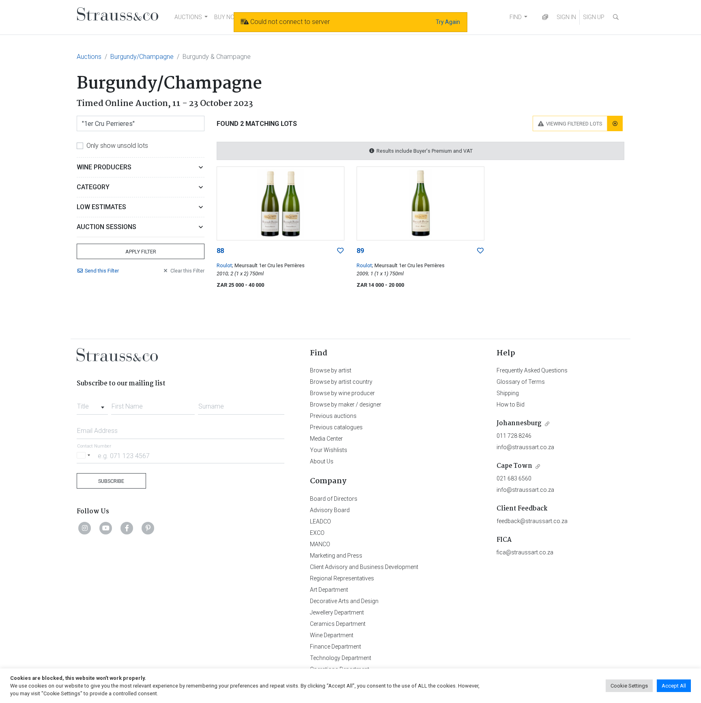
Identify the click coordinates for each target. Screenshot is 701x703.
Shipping (508, 393)
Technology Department (340, 658)
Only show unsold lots (117, 145)
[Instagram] (85, 527)
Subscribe (111, 481)
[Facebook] (127, 527)
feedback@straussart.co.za (532, 521)
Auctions (89, 57)
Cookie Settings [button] (629, 686)
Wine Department (331, 635)
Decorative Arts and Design (344, 601)
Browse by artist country (341, 382)
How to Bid (511, 404)
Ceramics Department (338, 624)
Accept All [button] (674, 686)
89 (360, 251)
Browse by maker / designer (345, 404)
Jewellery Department (337, 612)
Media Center (326, 438)
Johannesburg (519, 423)
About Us (321, 461)
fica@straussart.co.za (525, 552)
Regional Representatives (342, 578)
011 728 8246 (514, 436)
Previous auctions (333, 416)
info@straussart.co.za (525, 447)
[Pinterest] (148, 527)
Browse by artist (330, 370)
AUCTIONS (188, 17)
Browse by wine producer (342, 393)
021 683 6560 (514, 478)
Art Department (329, 589)
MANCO (320, 544)
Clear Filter (187, 271)
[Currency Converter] (545, 17)
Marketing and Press (336, 555)
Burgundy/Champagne (142, 57)
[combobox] (92, 404)
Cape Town (514, 466)
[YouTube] (106, 527)
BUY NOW (227, 17)
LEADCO (320, 521)
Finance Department (335, 646)
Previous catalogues (336, 427)
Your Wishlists (328, 450)
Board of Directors (333, 498)
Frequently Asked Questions (532, 370)
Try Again (448, 22)
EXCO (317, 533)
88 (220, 251)
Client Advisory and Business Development (364, 567)
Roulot (224, 265)
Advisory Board (330, 510)
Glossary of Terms (521, 382)
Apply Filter (140, 252)
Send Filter (102, 271)
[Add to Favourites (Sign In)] (340, 251)
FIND (516, 17)
